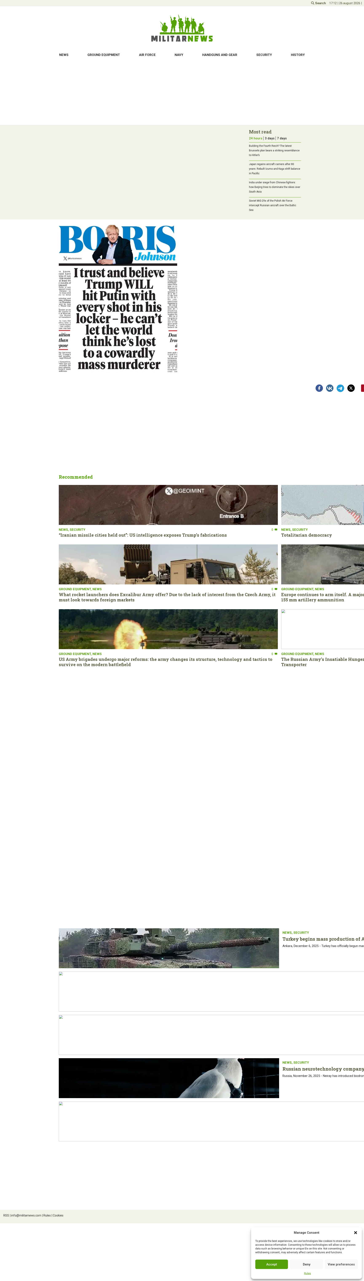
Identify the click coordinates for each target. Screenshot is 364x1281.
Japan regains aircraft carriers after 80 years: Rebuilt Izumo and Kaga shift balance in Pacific (274, 169)
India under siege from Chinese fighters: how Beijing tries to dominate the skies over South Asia (274, 187)
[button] (355, 1233)
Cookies (57, 1215)
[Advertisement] (182, 92)
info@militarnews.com (25, 1215)
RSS (6, 1215)
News (63, 55)
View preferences (341, 1264)
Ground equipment (103, 55)
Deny (306, 1264)
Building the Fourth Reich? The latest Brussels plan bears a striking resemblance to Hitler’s (274, 150)
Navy (179, 55)
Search (320, 3)
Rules (307, 1273)
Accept (271, 1264)
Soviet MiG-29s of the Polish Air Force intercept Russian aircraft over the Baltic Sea (272, 205)
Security (264, 55)
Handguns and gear (219, 55)
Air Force (147, 55)
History (298, 55)
